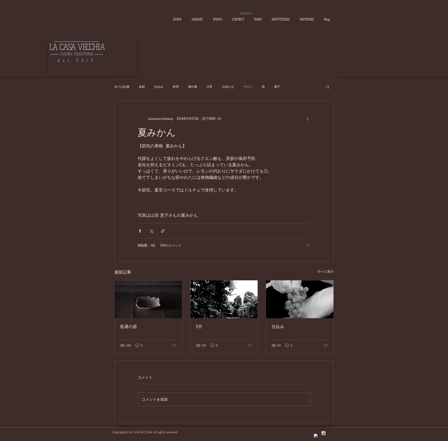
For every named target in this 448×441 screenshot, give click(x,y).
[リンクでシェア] (163, 231)
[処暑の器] (148, 299)
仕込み (158, 86)
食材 (142, 86)
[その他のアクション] (307, 118)
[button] (328, 86)
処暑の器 (128, 326)
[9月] (224, 299)
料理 (176, 86)
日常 (209, 86)
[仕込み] (299, 299)
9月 (199, 326)
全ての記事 (122, 86)
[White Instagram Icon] (323, 433)
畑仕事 (192, 86)
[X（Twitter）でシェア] (151, 231)
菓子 (277, 86)
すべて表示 (325, 272)
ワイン (247, 86)
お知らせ (228, 86)
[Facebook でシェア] (140, 231)
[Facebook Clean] (316, 436)
